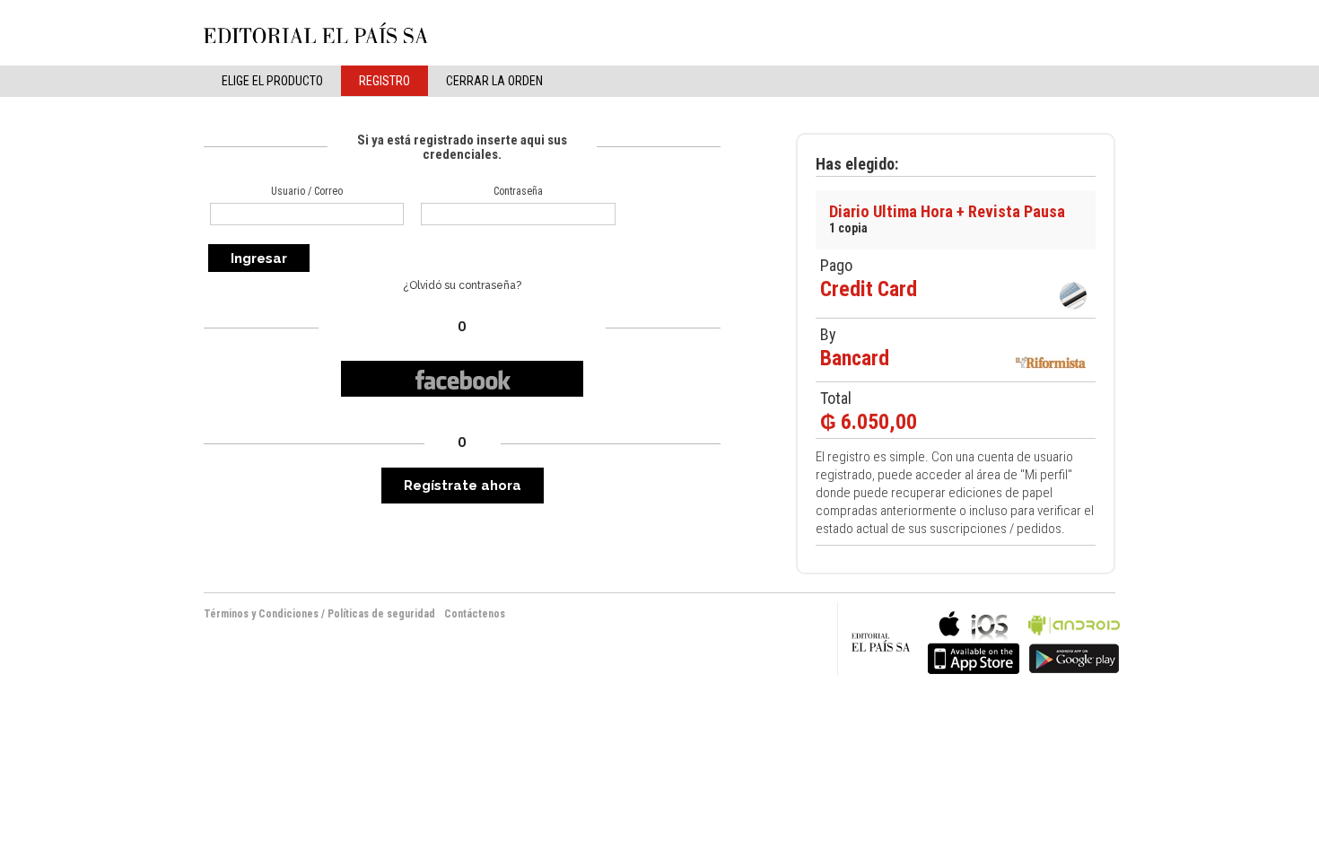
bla (973, 640)
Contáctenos (474, 614)
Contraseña (518, 191)
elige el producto (272, 81)
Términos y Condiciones (261, 614)
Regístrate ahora (462, 485)
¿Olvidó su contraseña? (462, 285)
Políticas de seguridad (381, 614)
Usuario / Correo (307, 191)
